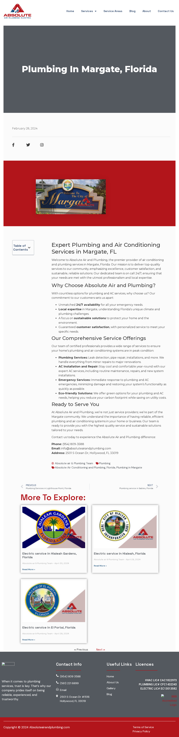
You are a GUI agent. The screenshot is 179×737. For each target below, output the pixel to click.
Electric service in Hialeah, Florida (120, 553)
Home (70, 11)
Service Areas (112, 11)
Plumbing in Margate (129, 467)
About (146, 11)
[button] (29, 247)
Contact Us (166, 11)
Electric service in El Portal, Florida (49, 627)
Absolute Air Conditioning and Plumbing (80, 467)
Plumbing (104, 463)
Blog (132, 11)
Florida (111, 467)
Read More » (28, 569)
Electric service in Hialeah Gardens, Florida (49, 555)
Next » (100, 649)
